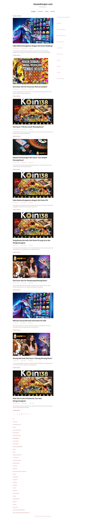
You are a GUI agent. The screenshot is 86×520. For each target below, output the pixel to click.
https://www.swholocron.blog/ (19, 509)
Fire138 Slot (59, 23)
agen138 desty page (17, 424)
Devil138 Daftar (16, 432)
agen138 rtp (15, 468)
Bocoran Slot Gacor (60, 41)
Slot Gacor (59, 66)
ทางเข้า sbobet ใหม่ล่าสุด (17, 446)
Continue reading (16, 55)
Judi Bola (47, 11)
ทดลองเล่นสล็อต (16, 438)
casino (14, 451)
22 (25, 414)
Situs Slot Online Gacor (61, 35)
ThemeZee (49, 516)
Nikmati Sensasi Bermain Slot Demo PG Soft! (29, 321)
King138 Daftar (15, 440)
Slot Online (33, 11)
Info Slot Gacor (59, 47)
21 (23, 414)
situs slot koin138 (16, 498)
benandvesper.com (43, 4)
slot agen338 (15, 479)
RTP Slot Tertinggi (60, 78)
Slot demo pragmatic (17, 460)
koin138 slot (15, 490)
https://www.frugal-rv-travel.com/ (19, 471)
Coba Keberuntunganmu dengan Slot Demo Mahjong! (33, 46)
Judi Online (53, 11)
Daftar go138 (15, 507)
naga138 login (15, 476)
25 (28, 414)
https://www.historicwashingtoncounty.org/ (21, 512)
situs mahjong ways (16, 429)
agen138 (14, 474)
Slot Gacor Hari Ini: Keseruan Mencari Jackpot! (30, 87)
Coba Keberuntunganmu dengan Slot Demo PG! (30, 200)
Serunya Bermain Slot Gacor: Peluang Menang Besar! (32, 358)
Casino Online (40, 11)
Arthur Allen (24, 48)
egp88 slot (15, 482)
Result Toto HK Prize (17, 435)
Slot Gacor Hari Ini (16, 462)
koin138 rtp (15, 485)
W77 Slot (58, 72)
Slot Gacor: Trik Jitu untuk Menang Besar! (28, 127)
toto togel (15, 501)
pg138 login (15, 421)
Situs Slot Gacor (60, 54)
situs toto (14, 504)
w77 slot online (16, 457)
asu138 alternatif (16, 493)
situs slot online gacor (61, 29)
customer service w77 (17, 454)
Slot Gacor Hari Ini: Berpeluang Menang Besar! (30, 280)
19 (19, 414)
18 (17, 414)
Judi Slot (58, 60)
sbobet (14, 449)
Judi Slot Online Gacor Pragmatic (63, 17)
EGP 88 (14, 427)
